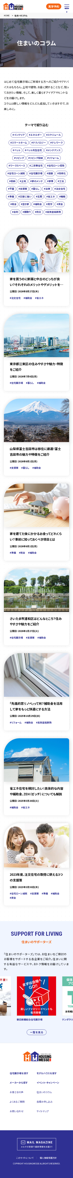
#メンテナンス (53, 150)
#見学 (49, 204)
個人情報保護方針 (48, 1157)
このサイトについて (25, 1157)
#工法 (61, 181)
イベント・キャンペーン (48, 1082)
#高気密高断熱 (53, 211)
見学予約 (53, 6)
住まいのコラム (44, 1092)
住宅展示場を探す (19, 1073)
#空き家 (25, 204)
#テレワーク (56, 142)
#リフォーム (53, 157)
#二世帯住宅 (36, 165)
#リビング (19, 157)
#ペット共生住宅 (33, 150)
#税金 (13, 204)
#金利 (15, 211)
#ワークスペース (17, 165)
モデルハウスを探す (47, 1073)
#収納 (12, 181)
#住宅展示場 (35, 173)
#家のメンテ (36, 181)
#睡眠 (62, 196)
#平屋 (11, 188)
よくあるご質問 (17, 1101)
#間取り (27, 211)
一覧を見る (36, 1032)
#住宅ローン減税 (16, 173)
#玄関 (39, 196)
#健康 (50, 173)
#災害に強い (25, 196)
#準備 (11, 196)
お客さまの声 (16, 1092)
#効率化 (61, 173)
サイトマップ (43, 1111)
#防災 (38, 211)
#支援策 (22, 188)
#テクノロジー (38, 142)
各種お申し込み (45, 1101)
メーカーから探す (19, 1082)
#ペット (16, 150)
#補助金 (37, 204)
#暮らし (35, 188)
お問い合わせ (17, 1111)
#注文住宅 (59, 188)
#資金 (60, 204)
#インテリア (18, 134)
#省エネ (50, 196)
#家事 (50, 181)
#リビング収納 (35, 157)
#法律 (47, 188)
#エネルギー (35, 134)
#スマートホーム (18, 142)
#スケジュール (53, 134)
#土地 (23, 181)
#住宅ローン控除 (55, 165)
